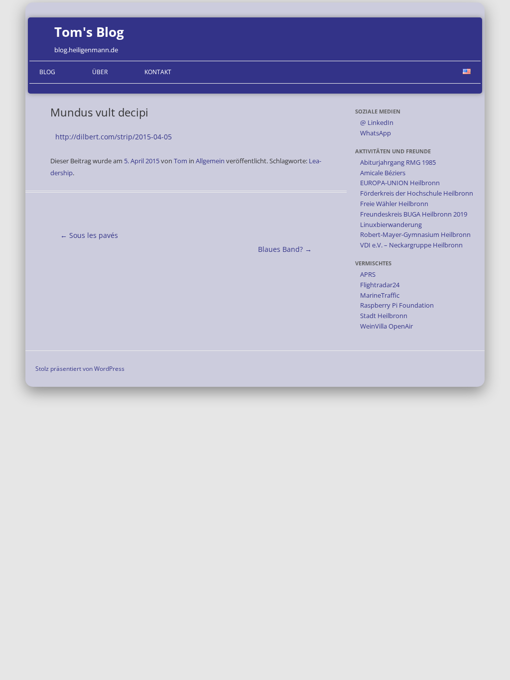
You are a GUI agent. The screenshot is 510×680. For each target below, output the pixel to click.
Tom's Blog (89, 32)
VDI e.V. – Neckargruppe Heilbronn (411, 244)
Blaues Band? (285, 249)
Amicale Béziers (382, 172)
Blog (47, 72)
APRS (368, 274)
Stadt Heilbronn (383, 315)
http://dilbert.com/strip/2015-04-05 (113, 136)
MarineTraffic (379, 295)
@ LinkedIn (376, 122)
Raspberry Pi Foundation (397, 305)
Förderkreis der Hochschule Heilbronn (416, 193)
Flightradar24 (379, 284)
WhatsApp (375, 132)
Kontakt (157, 72)
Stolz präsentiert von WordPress (80, 368)
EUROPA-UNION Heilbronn (400, 182)
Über (100, 72)
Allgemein (210, 160)
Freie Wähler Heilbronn (394, 203)
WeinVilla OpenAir (386, 326)
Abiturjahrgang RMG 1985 (398, 162)
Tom (180, 160)
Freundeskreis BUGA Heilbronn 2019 (413, 214)
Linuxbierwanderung (391, 224)
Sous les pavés (89, 235)
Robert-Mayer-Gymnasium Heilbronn (415, 234)
